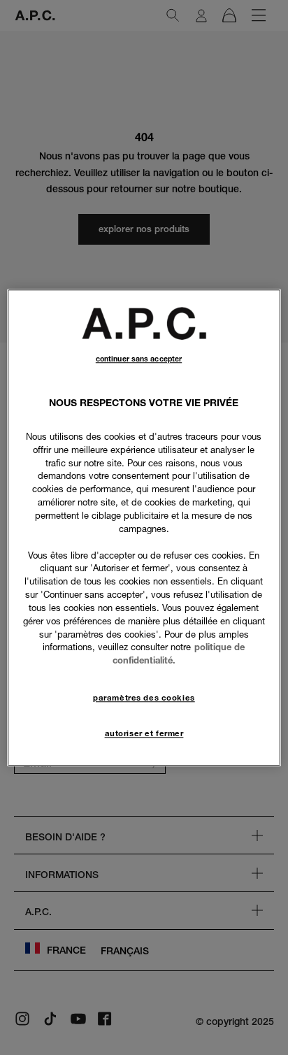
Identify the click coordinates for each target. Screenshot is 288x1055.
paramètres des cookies (144, 698)
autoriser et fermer (144, 733)
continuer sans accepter (139, 359)
